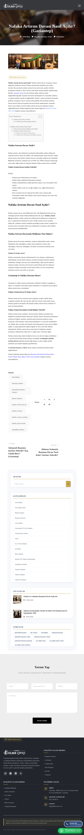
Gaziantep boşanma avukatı (17, 348)
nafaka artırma (17, 411)
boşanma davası (18, 93)
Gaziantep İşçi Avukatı (21, 533)
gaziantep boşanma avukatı (18, 391)
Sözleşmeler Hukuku (21, 564)
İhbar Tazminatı (9, 803)
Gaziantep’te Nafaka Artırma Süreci (22, 131)
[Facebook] (44, 399)
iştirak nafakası (17, 398)
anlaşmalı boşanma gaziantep (23, 641)
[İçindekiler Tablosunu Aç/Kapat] (39, 116)
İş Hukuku (18, 549)
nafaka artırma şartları (20, 417)
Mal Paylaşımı (49, 767)
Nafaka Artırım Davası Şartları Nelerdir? (26, 121)
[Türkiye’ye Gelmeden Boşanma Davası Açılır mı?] (17, 596)
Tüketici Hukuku (20, 574)
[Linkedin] (44, 404)
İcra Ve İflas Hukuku (21, 544)
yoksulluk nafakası (18, 429)
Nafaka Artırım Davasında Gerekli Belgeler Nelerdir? (28, 135)
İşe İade (47, 771)
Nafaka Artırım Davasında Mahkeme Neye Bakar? (26, 129)
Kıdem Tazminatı (10, 791)
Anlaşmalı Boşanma (10, 806)
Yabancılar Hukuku (20, 580)
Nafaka (10, 253)
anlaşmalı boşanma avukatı (42, 637)
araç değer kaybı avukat (56, 641)
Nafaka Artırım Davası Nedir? (22, 119)
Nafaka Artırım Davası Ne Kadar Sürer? (25, 133)
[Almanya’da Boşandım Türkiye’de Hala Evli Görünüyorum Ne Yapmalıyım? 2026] (17, 611)
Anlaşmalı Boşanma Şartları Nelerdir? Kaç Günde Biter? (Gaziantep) (18, 450)
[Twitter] (49, 399)
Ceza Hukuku (19, 523)
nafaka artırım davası (19, 404)
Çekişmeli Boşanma (10, 788)
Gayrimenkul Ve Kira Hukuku (23, 528)
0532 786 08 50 (53, 799)
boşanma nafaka (17, 383)
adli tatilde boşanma (20, 632)
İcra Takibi (8, 795)
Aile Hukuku (18, 502)
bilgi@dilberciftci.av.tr (55, 806)
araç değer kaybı (41, 641)
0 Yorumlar (60, 37)
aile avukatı (33, 632)
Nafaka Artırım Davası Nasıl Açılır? (21, 127)
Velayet (7, 799)
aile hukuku (16, 377)
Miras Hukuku (19, 554)
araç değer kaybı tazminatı (22, 645)
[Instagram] (5, 773)
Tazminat (48, 775)
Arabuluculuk (49, 764)
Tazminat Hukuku (20, 569)
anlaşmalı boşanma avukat (22, 637)
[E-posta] (49, 404)
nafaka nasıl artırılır (19, 423)
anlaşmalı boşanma (57, 632)
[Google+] (54, 399)
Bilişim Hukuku (19, 513)
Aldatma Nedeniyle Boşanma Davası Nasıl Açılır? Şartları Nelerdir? (47, 450)
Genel (50, 37)
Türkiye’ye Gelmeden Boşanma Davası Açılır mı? (40, 596)
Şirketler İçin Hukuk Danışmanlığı (25, 559)
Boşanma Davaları (40, 37)
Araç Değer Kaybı (20, 507)
